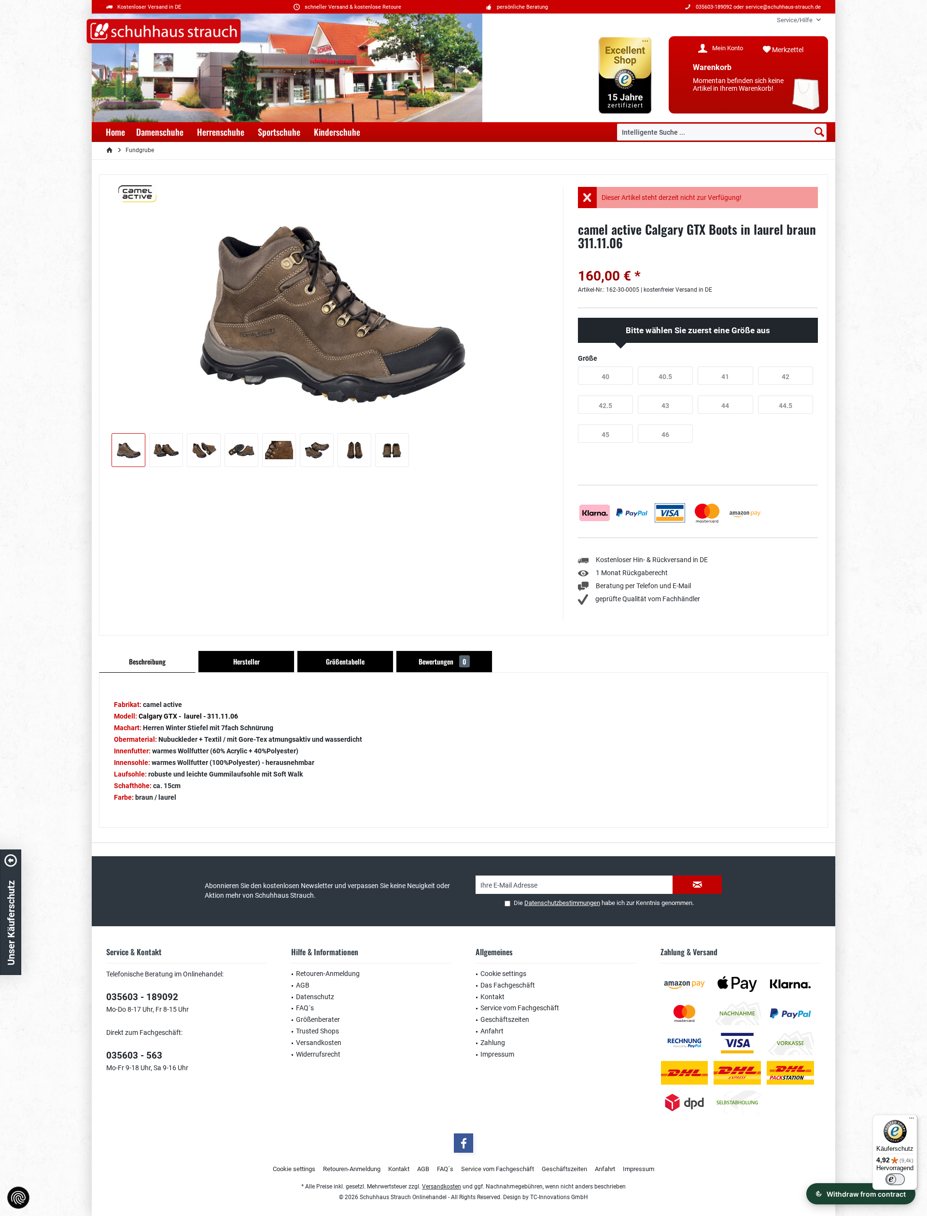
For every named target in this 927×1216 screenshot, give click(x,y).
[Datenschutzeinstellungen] (18, 1198)
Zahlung (492, 1042)
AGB (302, 985)
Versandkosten (318, 1042)
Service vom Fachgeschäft (519, 1008)
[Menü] (911, 1120)
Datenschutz (315, 997)
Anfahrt (492, 1031)
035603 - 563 (134, 1055)
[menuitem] (795, 20)
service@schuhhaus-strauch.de (783, 7)
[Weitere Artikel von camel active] (137, 193)
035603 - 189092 (142, 997)
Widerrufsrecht (318, 1054)
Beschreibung (147, 661)
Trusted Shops (317, 1031)
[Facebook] (463, 1143)
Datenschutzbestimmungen (562, 902)
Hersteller (246, 661)
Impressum (497, 1054)
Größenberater (318, 1019)
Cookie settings (503, 973)
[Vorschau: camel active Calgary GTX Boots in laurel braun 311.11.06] (128, 450)
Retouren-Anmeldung (328, 973)
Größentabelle (345, 661)
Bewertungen (442, 661)
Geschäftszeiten (504, 1019)
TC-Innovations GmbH (559, 1197)
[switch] (895, 1179)
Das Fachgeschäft (507, 985)
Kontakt (492, 997)
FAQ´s (305, 1008)
